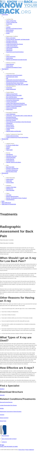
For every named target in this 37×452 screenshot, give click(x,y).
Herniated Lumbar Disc (11, 41)
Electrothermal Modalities (12, 118)
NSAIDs (2, 408)
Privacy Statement (29, 449)
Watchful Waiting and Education (13, 131)
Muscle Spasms (10, 30)
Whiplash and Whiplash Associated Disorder (16, 59)
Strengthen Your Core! (11, 156)
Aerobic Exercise (10, 159)
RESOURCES (5, 173)
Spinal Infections (10, 64)
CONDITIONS (5, 14)
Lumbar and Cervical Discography (14, 75)
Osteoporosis (9, 50)
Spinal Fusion (9, 109)
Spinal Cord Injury (4, 417)
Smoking (8, 146)
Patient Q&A (9, 181)
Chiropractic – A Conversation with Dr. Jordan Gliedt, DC (19, 115)
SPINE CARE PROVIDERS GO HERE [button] (9, 446)
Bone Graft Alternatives (11, 97)
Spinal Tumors (9, 66)
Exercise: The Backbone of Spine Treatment (16, 198)
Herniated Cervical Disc (11, 42)
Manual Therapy (10, 125)
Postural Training (10, 128)
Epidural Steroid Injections (12, 135)
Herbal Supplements (11, 89)
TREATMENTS (5, 69)
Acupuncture (9, 87)
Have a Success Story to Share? (9, 438)
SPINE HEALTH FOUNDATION (9, 204)
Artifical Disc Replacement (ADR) (14, 95)
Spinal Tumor (3, 421)
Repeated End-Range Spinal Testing (14, 83)
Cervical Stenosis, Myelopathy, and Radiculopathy (18, 39)
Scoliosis (8, 27)
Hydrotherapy (9, 123)
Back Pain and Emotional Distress (14, 28)
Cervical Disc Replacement (12, 100)
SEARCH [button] (2, 389)
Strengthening (9, 154)
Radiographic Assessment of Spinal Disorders (10, 411)
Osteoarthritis (9, 48)
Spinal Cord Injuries (10, 56)
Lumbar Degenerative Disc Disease (14, 44)
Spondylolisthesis (10, 199)
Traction (8, 129)
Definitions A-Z (9, 188)
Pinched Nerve (9, 31)
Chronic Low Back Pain (11, 22)
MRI (7, 78)
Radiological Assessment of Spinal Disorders (16, 81)
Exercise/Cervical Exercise (6, 402)
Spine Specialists (10, 190)
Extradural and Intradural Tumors (14, 67)
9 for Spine (8, 195)
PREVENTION (5, 139)
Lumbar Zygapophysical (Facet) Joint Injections (17, 137)
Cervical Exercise (10, 160)
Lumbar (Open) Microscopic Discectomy (15, 103)
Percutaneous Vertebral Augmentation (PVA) (16, 104)
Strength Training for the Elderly (13, 162)
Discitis (8, 33)
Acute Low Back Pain (11, 20)
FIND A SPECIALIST (6, 202)
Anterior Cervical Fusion (11, 93)
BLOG (3, 201)
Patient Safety (9, 149)
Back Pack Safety (10, 167)
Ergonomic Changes (11, 120)
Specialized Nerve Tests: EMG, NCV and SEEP (17, 84)
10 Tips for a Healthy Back (12, 145)
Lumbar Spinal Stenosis (11, 45)
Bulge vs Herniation (10, 38)
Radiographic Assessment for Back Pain (15, 80)
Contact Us (4, 441)
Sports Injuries (9, 58)
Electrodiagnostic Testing (12, 76)
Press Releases (5, 435)
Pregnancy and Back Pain (12, 168)
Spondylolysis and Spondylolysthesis (15, 52)
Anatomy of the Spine (11, 187)
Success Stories (10, 182)
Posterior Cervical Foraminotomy (14, 106)
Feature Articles (9, 179)
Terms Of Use (21, 449)
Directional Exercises (11, 117)
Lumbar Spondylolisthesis (12, 47)
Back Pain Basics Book (11, 171)
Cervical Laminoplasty (11, 101)
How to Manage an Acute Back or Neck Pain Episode (18, 121)
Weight (7, 148)
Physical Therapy (10, 126)
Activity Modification (10, 114)
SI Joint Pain (9, 24)
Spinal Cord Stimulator (11, 107)
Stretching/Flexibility (11, 157)
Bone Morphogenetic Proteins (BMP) (14, 98)
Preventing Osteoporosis (12, 170)
